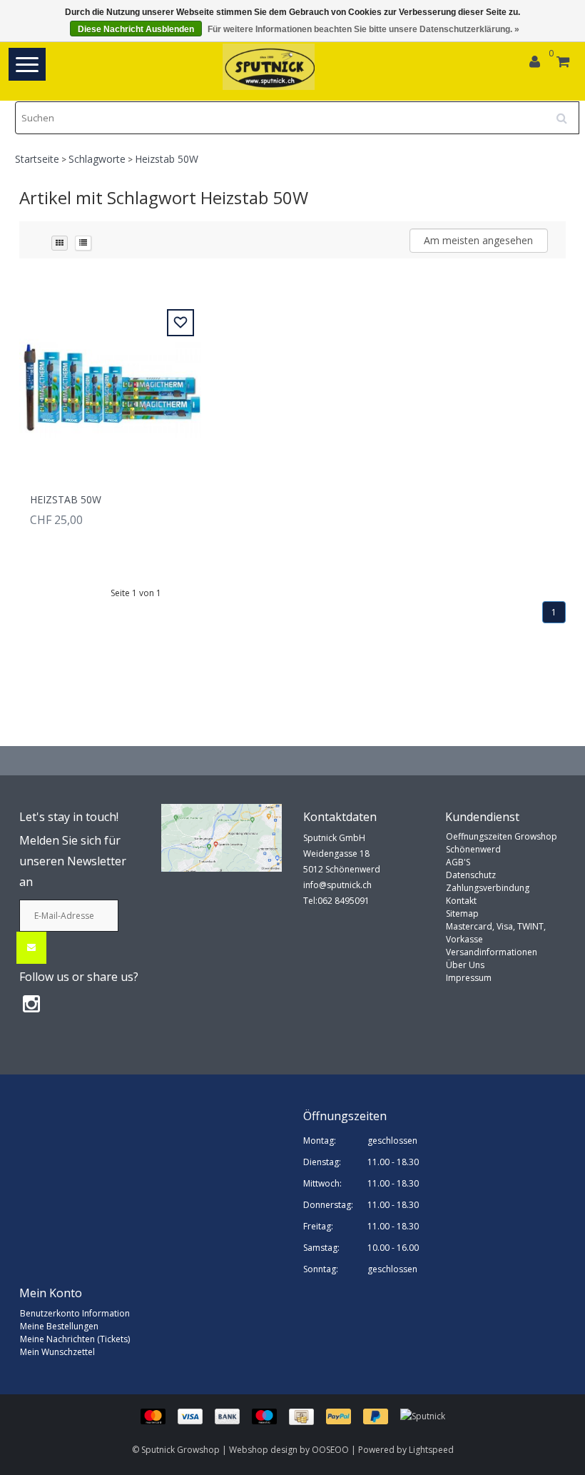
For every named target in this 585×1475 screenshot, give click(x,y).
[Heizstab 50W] (110, 380)
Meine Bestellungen (59, 1326)
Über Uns (465, 965)
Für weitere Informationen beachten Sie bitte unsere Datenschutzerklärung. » (363, 29)
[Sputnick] (422, 1416)
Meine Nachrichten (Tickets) (75, 1339)
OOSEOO (330, 1450)
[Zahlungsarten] (270, 1416)
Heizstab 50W (166, 159)
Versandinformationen (491, 952)
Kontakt (461, 901)
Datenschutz (471, 875)
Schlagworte (97, 159)
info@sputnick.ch (337, 885)
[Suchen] (566, 113)
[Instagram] (31, 1003)
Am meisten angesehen (478, 240)
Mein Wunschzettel (57, 1352)
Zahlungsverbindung (487, 888)
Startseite (37, 159)
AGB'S (458, 862)
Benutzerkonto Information (75, 1313)
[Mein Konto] (534, 63)
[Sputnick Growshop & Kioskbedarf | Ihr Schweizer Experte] (269, 67)
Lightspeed (431, 1450)
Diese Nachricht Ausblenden (136, 29)
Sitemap (462, 913)
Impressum (469, 978)
